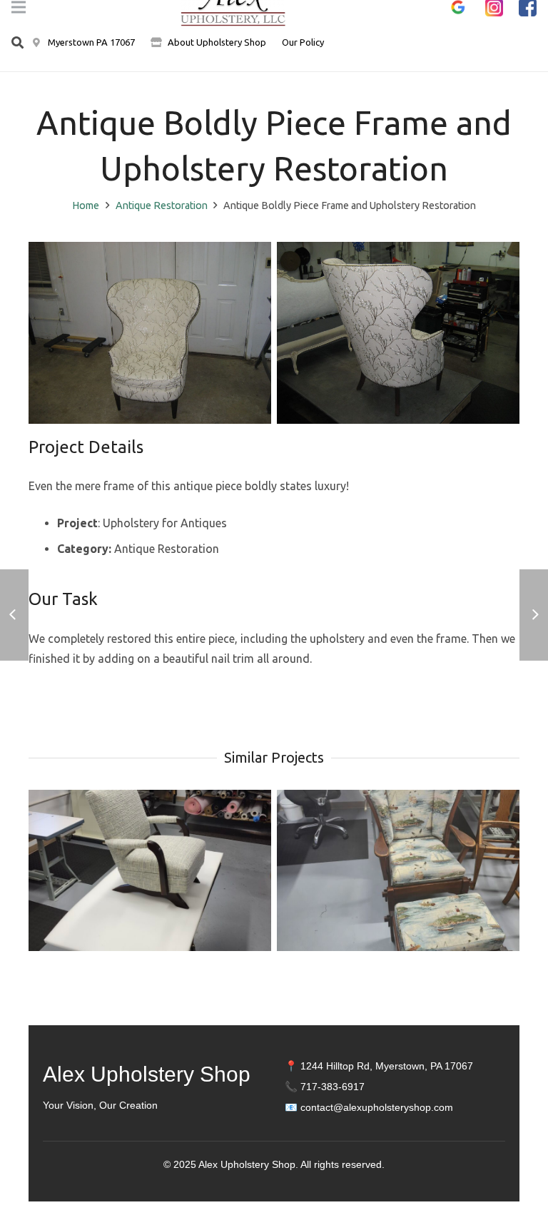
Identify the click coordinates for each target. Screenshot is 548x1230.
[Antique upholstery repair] (150, 333)
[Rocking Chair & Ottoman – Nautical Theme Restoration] (398, 871)
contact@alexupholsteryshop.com (376, 1107)
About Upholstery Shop (217, 42)
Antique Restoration (162, 205)
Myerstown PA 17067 (90, 42)
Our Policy (303, 42)
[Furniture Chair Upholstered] (398, 333)
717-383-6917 (332, 1086)
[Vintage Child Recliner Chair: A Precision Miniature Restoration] (150, 871)
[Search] (17, 43)
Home (85, 205)
